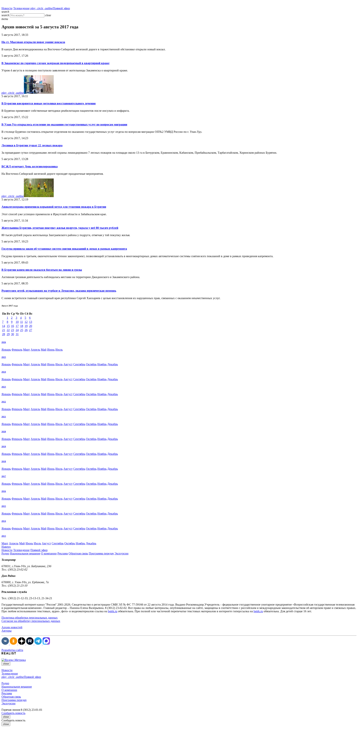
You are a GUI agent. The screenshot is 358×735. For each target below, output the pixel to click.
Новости (6, 8)
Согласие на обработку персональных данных (30, 621)
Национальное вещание (25, 553)
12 (26, 321)
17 (17, 325)
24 (17, 330)
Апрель (35, 349)
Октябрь (91, 364)
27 (30, 330)
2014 (3, 521)
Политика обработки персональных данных (29, 617)
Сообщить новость (13, 713)
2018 (3, 461)
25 (21, 330)
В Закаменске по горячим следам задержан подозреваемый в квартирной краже (55, 63)
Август (68, 364)
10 (17, 321)
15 (8, 325)
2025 (3, 357)
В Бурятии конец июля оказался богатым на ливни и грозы (41, 269)
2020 (3, 431)
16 (12, 325)
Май (43, 349)
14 (3, 325)
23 (12, 330)
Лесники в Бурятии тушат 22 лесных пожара (31, 145)
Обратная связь (78, 553)
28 (3, 334)
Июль (59, 349)
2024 (3, 372)
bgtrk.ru (112, 611)
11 (21, 321)
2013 (3, 536)
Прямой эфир (50, 8)
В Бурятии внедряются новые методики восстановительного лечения (48, 103)
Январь (6, 349)
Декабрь (112, 364)
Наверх (6, 546)
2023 (3, 387)
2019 (3, 446)
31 (17, 334)
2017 (3, 476)
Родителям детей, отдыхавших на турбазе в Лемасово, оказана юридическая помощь (58, 290)
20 (30, 325)
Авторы (6, 630)
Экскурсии (121, 553)
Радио (5, 553)
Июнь (51, 349)
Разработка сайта (12, 650)
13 (30, 321)
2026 (3, 342)
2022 (3, 402)
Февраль (17, 349)
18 (21, 325)
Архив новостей (11, 627)
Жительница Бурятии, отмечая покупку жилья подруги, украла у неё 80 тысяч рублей (59, 227)
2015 (3, 506)
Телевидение (21, 8)
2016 (3, 491)
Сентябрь (79, 364)
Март (26, 349)
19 (26, 325)
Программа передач (101, 553)
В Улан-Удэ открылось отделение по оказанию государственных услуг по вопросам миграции (64, 124)
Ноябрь (102, 364)
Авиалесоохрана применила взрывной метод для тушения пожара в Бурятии (53, 206)
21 (3, 330)
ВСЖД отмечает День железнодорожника (29, 166)
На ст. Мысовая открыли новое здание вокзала (33, 42)
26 (26, 330)
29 (8, 334)
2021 (3, 417)
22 (8, 330)
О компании (49, 553)
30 (12, 334)
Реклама (62, 553)
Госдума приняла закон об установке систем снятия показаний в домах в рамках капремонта (64, 248)
